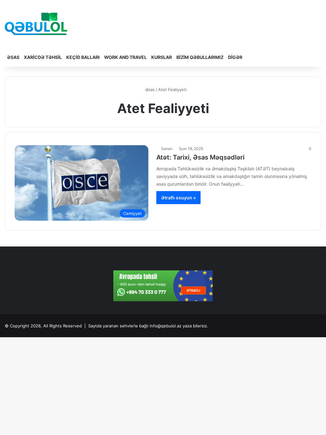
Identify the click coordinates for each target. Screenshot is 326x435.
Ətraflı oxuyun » (178, 197)
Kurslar (161, 57)
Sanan (167, 148)
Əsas (13, 57)
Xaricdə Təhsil (43, 57)
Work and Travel (125, 57)
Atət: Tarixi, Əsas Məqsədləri (200, 157)
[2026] (36, 24)
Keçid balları (83, 57)
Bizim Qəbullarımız (199, 57)
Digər (235, 57)
